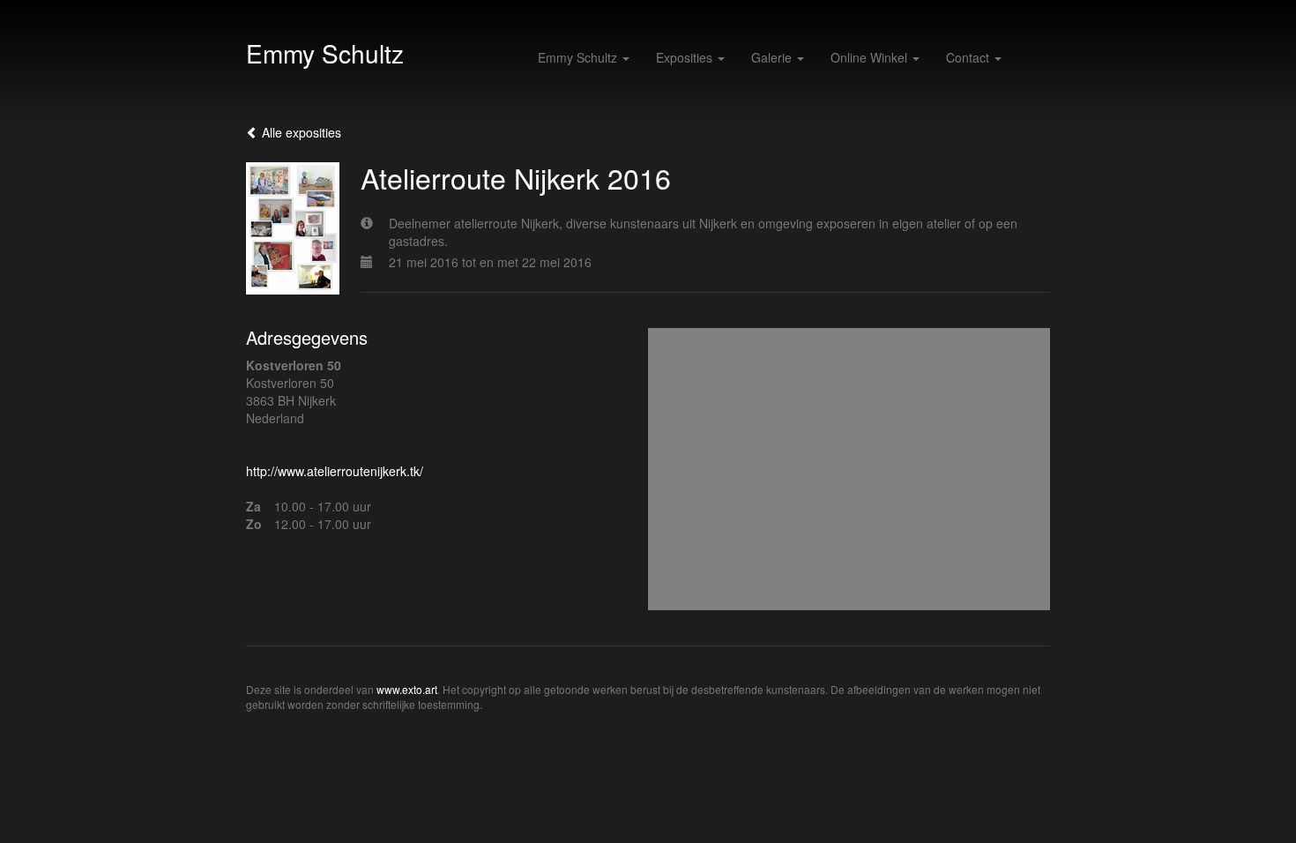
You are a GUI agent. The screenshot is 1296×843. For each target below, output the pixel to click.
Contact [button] (969, 57)
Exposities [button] (686, 57)
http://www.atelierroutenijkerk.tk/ (334, 471)
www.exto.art (406, 689)
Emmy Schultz (325, 53)
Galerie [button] (773, 57)
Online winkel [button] (870, 57)
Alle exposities (299, 132)
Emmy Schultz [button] (579, 57)
